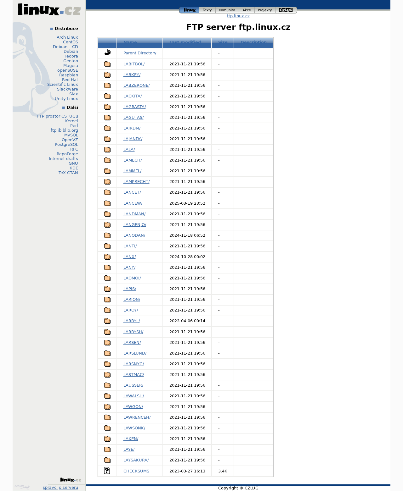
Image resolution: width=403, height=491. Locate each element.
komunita (227, 9)
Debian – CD (65, 46)
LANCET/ (132, 192)
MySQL (71, 135)
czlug (286, 9)
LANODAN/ (134, 235)
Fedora (71, 56)
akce (247, 9)
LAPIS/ (129, 288)
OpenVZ (70, 139)
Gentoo (70, 60)
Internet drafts (63, 158)
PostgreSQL (66, 144)
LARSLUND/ (134, 353)
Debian (71, 51)
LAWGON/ (133, 406)
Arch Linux (67, 37)
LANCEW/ (132, 203)
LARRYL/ (131, 320)
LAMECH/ (132, 160)
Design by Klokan (23, 487)
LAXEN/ (130, 438)
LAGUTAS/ (133, 117)
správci (50, 487)
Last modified (185, 42)
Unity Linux (66, 98)
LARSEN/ (132, 342)
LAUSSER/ (133, 385)
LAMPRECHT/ (136, 181)
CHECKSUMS (136, 471)
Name (130, 42)
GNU (73, 163)
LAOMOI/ (132, 278)
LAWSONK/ (134, 428)
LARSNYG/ (133, 363)
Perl (74, 125)
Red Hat (70, 79)
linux (189, 9)
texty (207, 9)
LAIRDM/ (131, 128)
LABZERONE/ (136, 85)
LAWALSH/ (133, 396)
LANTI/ (130, 246)
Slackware (67, 89)
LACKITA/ (132, 96)
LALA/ (129, 149)
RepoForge (67, 154)
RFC (74, 149)
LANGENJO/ (134, 224)
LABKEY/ (131, 74)
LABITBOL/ (134, 64)
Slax (73, 93)
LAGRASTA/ (134, 106)
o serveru (68, 487)
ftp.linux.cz (238, 16)
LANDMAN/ (134, 214)
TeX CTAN (68, 172)
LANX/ (129, 256)
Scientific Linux (62, 84)
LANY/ (129, 267)
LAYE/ (128, 449)
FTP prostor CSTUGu (57, 116)
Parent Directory (139, 53)
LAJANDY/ (132, 138)
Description (254, 42)
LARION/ (131, 299)
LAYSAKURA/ (136, 460)
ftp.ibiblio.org (64, 130)
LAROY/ (130, 310)
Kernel (71, 121)
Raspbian (68, 75)
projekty (265, 9)
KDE (74, 168)
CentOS (70, 42)
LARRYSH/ (133, 331)
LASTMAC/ (133, 374)
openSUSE (67, 70)
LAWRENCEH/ (136, 417)
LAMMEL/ (132, 170)
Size (223, 42)
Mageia (70, 65)
